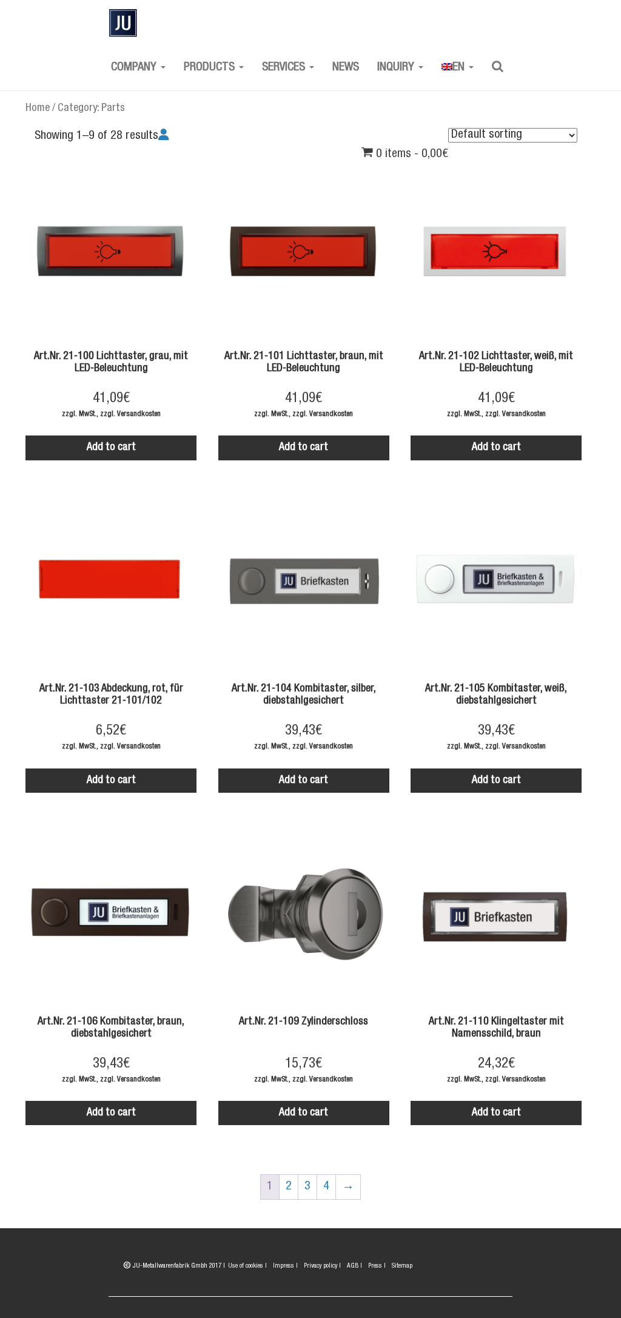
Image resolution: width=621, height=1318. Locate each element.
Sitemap (402, 1266)
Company (135, 68)
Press (377, 1266)
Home (37, 108)
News (345, 68)
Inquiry (397, 68)
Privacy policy (322, 1266)
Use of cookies (247, 1266)
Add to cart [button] (111, 447)
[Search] (497, 67)
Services (285, 68)
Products (211, 68)
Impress (285, 1266)
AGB (354, 1266)
